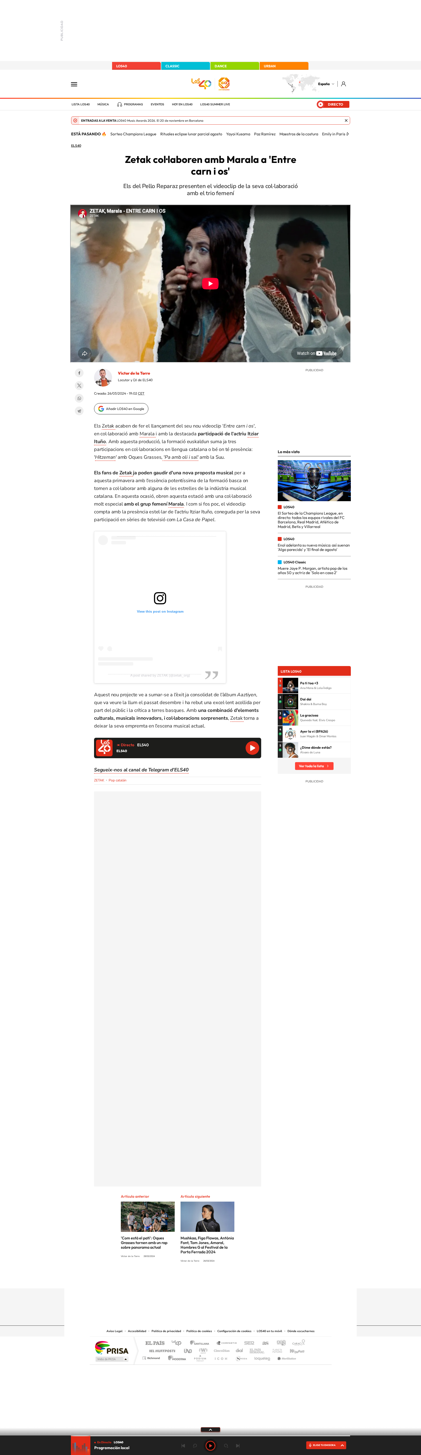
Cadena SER (247, 1343)
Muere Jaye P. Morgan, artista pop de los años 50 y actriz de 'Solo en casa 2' (312, 570)
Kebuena (293, 1349)
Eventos (157, 104)
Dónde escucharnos (301, 1331)
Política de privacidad (166, 1331)
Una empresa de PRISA (111, 1347)
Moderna (176, 1357)
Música (103, 104)
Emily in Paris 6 (335, 133)
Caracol (297, 1343)
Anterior (183, 1446)
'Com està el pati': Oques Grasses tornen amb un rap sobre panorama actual (144, 1243)
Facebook (79, 373)
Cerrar (346, 120)
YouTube (201, 1279)
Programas (133, 104)
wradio (202, 1349)
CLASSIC (172, 66)
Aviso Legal (114, 1331)
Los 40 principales (178, 1343)
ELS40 (76, 146)
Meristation (286, 1357)
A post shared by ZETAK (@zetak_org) (160, 675)
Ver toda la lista (311, 766)
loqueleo (263, 1357)
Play (210, 1446)
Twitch (230, 1279)
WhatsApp (79, 398)
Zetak (108, 426)
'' (180, 457)
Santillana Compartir (227, 1343)
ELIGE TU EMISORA (324, 1445)
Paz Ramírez (265, 133)
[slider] (210, 1435)
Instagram (181, 1279)
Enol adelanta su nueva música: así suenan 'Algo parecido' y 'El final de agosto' (314, 547)
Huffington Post (161, 1349)
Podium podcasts (200, 1357)
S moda (241, 1357)
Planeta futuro (275, 1349)
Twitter (79, 385)
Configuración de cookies (234, 1331)
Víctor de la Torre (134, 373)
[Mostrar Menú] (77, 84)
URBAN (270, 66)
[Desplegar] (210, 1429)
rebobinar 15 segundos (195, 1446)
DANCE (221, 66)
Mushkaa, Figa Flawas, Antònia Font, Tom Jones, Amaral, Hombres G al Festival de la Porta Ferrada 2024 (207, 1245)
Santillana (201, 1343)
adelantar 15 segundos (226, 1446)
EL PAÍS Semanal (257, 1349)
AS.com (263, 1343)
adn (279, 1343)
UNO (188, 1349)
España (324, 84)
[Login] (344, 84)
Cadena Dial (239, 1349)
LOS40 (121, 66)
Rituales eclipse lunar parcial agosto (191, 133)
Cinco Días (221, 1349)
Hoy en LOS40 (182, 104)
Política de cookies (199, 1331)
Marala (148, 433)
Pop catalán (117, 780)
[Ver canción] (290, 685)
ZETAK (99, 780)
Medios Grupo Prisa (111, 1359)
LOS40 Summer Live (215, 104)
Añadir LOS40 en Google (125, 409)
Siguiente (238, 1446)
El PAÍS (155, 1343)
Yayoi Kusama (238, 133)
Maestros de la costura (298, 133)
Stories (240, 1279)
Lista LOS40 (81, 104)
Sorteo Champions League (133, 133)
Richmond (152, 1357)
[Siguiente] (347, 133)
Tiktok (191, 1279)
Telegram (79, 411)
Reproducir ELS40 (252, 748)
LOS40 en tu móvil (269, 1331)
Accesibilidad (137, 1331)
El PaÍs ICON (220, 1357)
